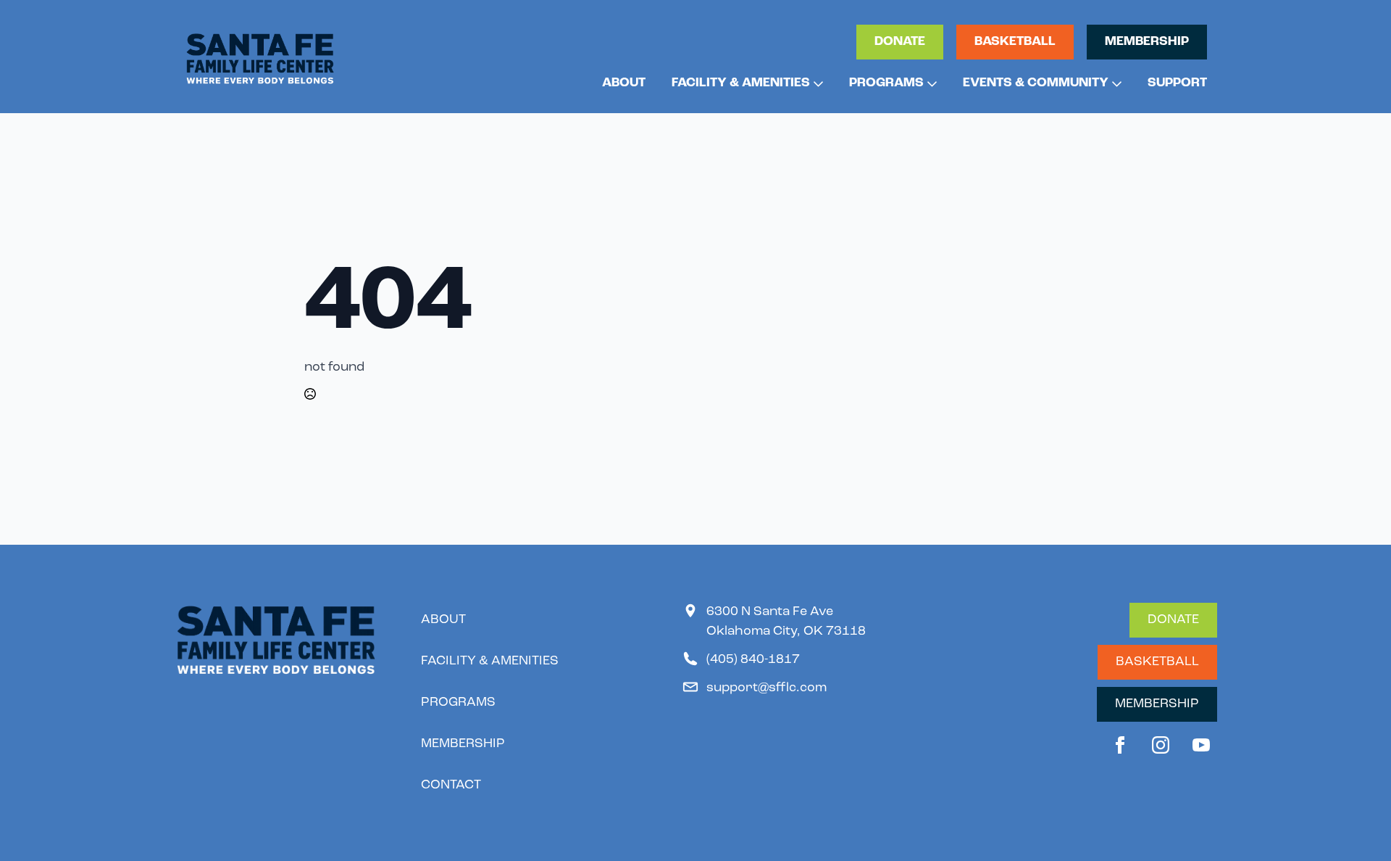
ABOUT (624, 83)
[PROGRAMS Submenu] (930, 84)
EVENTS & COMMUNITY (1035, 83)
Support (1177, 83)
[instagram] (1161, 745)
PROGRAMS (886, 83)
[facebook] (1120, 745)
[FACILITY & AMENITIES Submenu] (816, 84)
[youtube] (1201, 745)
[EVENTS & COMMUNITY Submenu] (1114, 84)
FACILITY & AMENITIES (741, 83)
